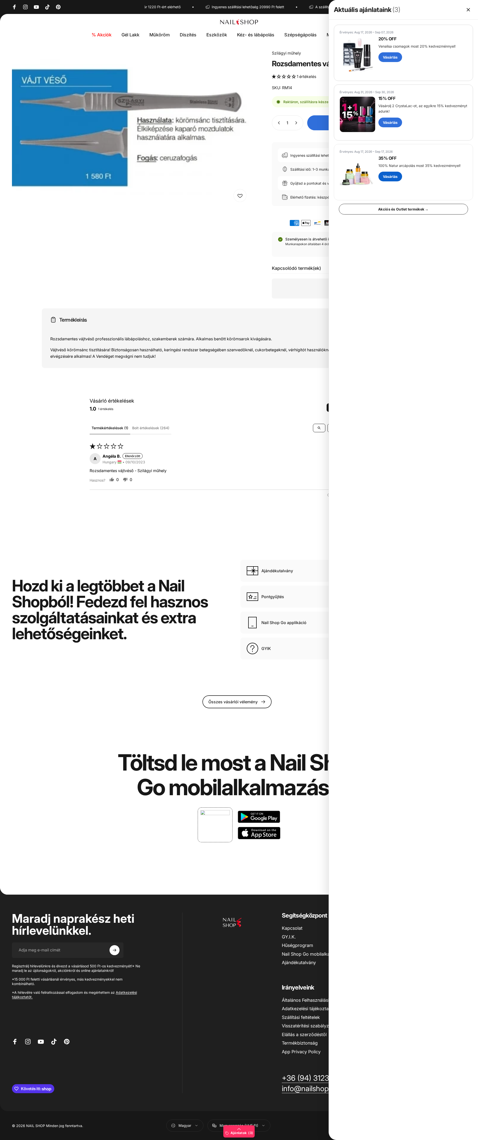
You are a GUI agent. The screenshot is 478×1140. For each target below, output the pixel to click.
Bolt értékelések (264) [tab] (150, 428)
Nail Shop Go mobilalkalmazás (313, 954)
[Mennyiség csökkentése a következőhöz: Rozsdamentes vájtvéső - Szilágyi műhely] (278, 123)
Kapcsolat (292, 928)
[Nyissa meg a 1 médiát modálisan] (130, 127)
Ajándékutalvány (299, 962)
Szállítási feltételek (301, 1017)
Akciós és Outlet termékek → (403, 209)
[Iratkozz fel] (115, 950)
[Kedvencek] (240, 195)
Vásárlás (390, 57)
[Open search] (319, 428)
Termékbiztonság (300, 1043)
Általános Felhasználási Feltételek (316, 1000)
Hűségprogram (297, 945)
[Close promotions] (468, 9)
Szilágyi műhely (286, 53)
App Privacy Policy (301, 1051)
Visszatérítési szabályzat (307, 1025)
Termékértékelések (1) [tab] (110, 428)
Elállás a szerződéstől (304, 1034)
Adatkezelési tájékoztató (307, 1008)
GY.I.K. (289, 936)
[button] (284, 76)
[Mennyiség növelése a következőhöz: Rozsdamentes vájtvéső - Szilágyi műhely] (297, 123)
